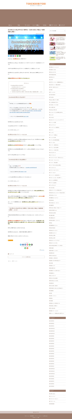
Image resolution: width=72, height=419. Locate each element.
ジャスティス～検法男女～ (55, 127)
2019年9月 (52, 376)
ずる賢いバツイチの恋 (54, 104)
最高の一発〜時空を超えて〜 (55, 260)
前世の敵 (51, 200)
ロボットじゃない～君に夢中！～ (56, 177)
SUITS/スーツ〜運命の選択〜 (55, 84)
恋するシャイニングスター (55, 240)
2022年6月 (52, 343)
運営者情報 (52, 403)
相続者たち (52, 273)
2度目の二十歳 (52, 69)
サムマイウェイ (53, 124)
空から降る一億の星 (53, 285)
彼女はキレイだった (53, 230)
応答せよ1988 (52, 235)
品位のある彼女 (53, 212)
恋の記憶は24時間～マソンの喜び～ (56, 245)
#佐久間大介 (30, 110)
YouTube (51, 97)
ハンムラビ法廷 (53, 137)
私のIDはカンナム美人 (54, 280)
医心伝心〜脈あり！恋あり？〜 (55, 207)
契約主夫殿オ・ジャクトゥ (55, 220)
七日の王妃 (52, 187)
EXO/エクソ (52, 77)
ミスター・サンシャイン (54, 160)
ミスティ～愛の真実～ (54, 162)
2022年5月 (52, 346)
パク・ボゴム (52, 142)
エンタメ (51, 114)
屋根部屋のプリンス (53, 225)
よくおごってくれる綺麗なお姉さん (56, 112)
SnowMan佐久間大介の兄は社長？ (17, 85)
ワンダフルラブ (53, 185)
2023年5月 (52, 320)
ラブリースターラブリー (54, 170)
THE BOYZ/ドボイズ (54, 87)
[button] (65, 30)
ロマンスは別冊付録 (53, 180)
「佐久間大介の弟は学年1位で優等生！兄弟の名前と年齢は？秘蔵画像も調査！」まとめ (26, 91)
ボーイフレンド (53, 155)
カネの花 (51, 117)
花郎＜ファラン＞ (53, 295)
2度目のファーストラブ (54, 67)
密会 (51, 222)
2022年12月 (52, 328)
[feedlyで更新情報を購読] (25, 248)
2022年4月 (52, 348)
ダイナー (51, 129)
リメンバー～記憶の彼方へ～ (55, 175)
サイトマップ (52, 396)
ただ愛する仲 (52, 107)
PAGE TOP (36, 412)
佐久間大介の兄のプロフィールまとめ (18, 87)
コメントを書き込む (26, 256)
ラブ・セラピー (53, 172)
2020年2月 (52, 363)
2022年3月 (52, 351)
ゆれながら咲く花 (53, 109)
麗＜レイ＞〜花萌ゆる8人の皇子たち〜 (57, 313)
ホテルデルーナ (53, 152)
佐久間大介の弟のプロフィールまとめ (18, 90)
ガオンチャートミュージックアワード (57, 119)
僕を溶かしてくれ (53, 195)
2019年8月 (52, 378)
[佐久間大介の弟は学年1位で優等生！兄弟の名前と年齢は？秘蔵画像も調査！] (13, 56)
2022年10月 (52, 333)
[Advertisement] (36, 16)
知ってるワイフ (53, 275)
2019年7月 (52, 381)
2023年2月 (52, 323)
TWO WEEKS (52, 94)
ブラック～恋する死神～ (54, 147)
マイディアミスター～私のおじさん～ (57, 157)
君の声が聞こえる (53, 210)
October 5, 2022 (23, 171)
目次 (25, 83)
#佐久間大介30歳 (15, 112)
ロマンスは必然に (53, 182)
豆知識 (51, 300)
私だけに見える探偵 (53, 278)
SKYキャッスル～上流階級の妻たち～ (57, 82)
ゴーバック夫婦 (53, 122)
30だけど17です (53, 72)
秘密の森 (51, 283)
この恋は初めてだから (54, 102)
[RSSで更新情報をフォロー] (27, 248)
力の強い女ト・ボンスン (54, 202)
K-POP (51, 79)
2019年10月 (52, 373)
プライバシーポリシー (54, 398)
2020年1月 (52, 366)
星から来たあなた (53, 255)
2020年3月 (52, 361)
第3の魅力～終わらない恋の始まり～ (56, 288)
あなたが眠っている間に (54, 99)
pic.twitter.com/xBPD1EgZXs (24, 112)
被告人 (51, 298)
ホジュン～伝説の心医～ (54, 150)
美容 (51, 293)
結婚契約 (51, 290)
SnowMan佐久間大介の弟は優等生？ (17, 88)
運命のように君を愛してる (55, 303)
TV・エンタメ (11, 240)
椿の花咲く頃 (52, 268)
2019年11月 (52, 371)
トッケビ (51, 132)
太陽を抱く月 (52, 217)
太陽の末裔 (52, 215)
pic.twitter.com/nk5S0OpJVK (31, 167)
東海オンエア (52, 265)
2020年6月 (52, 353)
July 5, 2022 (26, 116)
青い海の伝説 (52, 308)
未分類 (51, 263)
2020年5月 (52, 356)
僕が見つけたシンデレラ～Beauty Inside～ (57, 192)
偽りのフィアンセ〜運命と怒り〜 (56, 190)
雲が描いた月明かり (53, 305)
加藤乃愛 (51, 205)
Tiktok (51, 89)
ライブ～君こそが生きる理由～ (55, 165)
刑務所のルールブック (54, 197)
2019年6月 (52, 383)
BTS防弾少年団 (53, 74)
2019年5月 (52, 386)
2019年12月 (52, 368)
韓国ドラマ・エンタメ (54, 310)
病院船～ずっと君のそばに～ (55, 270)
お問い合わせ (52, 393)
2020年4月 (52, 358)
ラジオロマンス (53, 167)
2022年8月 (52, 338)
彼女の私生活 (52, 227)
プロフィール (52, 401)
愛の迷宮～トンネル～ (54, 250)
